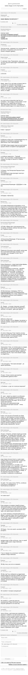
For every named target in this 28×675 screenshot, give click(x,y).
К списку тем (4, 21)
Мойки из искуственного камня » (18, 664)
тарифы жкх (4, 38)
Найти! (25, 8)
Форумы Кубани (20, 668)
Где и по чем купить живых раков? (10, 117)
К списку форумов (22, 24)
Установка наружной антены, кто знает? (12, 118)
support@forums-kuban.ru (19, 669)
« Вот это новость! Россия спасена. (11, 662)
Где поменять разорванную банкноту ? (12, 120)
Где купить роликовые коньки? (9, 34)
